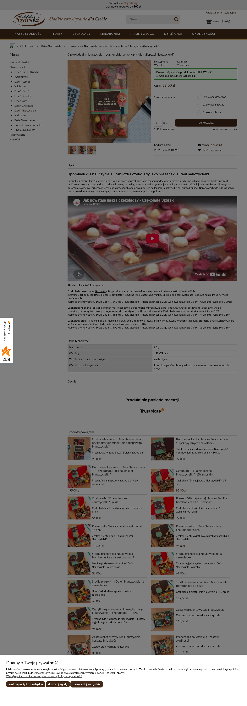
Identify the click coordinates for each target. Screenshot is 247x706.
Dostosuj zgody (57, 684)
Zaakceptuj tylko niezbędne (26, 684)
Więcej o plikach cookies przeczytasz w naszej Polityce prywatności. (44, 676)
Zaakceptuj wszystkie (86, 684)
